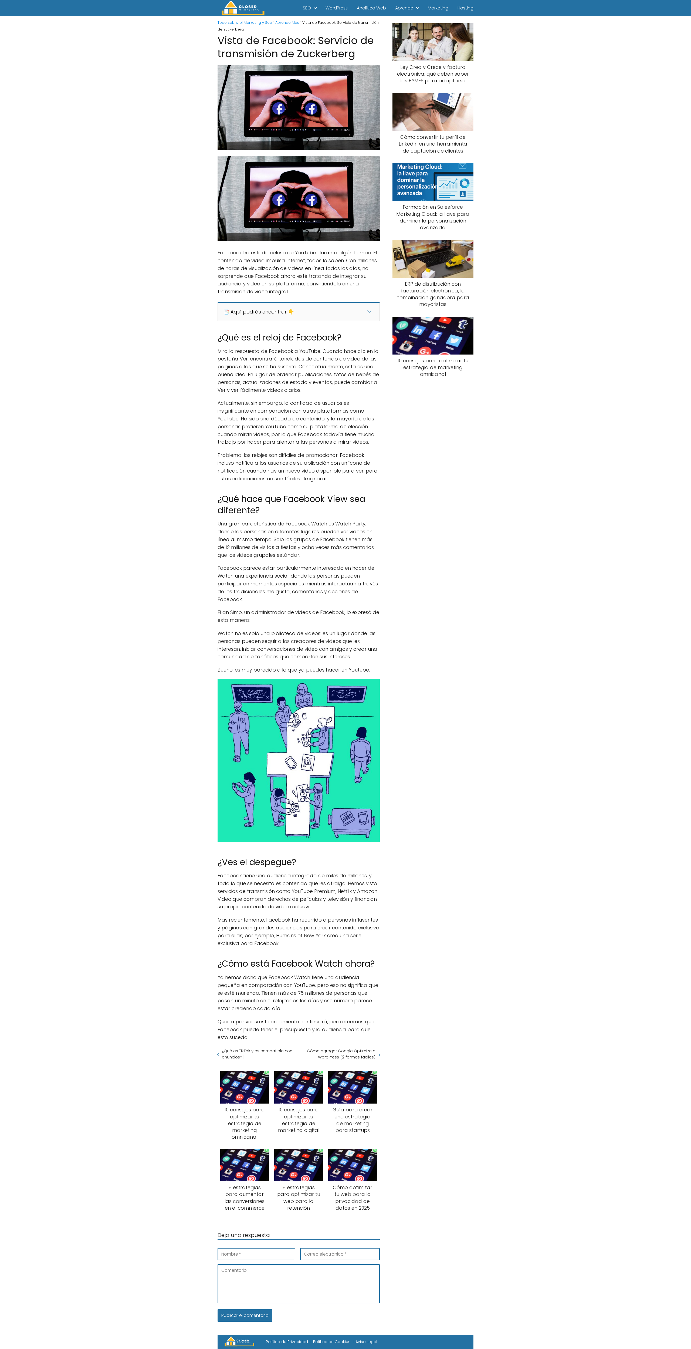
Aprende (404, 8)
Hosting (465, 8)
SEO (307, 8)
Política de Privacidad (287, 1341)
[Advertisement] (432, 472)
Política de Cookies (331, 1341)
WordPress (337, 8)
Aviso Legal (366, 1341)
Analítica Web (371, 8)
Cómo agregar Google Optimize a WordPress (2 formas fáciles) (341, 1054)
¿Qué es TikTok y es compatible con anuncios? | (257, 1054)
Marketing (438, 8)
